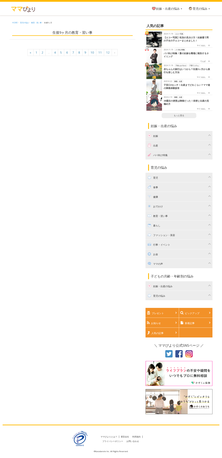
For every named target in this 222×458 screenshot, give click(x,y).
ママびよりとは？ (109, 436)
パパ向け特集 (180, 50)
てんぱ (203, 61)
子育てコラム (194, 65)
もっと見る (179, 115)
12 (108, 52)
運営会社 (125, 436)
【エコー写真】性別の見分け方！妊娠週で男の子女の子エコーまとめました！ (186, 39)
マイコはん (201, 45)
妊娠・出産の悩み (168, 9)
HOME (15, 22)
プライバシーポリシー (112, 441)
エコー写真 (179, 34)
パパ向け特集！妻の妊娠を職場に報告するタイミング (186, 55)
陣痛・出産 (178, 81)
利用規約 (136, 436)
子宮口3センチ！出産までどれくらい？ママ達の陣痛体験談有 (187, 86)
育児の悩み (200, 9)
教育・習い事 (36, 22)
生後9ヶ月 (48, 22)
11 (100, 52)
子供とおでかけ (180, 65)
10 (92, 52)
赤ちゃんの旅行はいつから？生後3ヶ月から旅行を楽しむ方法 (187, 71)
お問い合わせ (132, 441)
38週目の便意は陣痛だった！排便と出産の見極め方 (186, 102)
